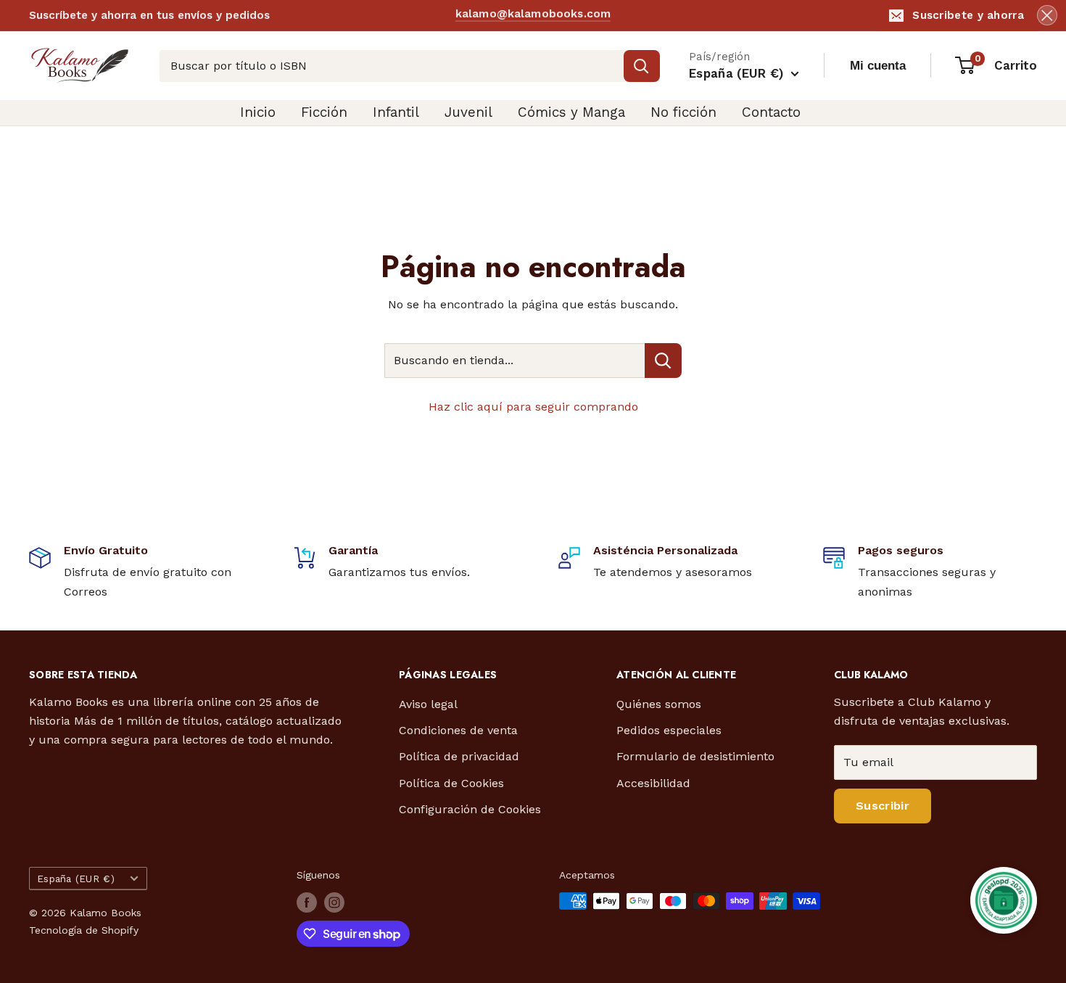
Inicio (258, 112)
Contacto (771, 112)
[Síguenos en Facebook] (307, 902)
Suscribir (882, 806)
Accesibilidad (653, 783)
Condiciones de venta (458, 730)
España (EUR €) (76, 878)
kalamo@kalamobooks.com (533, 14)
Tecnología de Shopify (84, 930)
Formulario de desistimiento (695, 756)
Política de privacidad (459, 756)
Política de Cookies (451, 783)
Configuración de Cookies (470, 809)
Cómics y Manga (571, 112)
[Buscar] (642, 66)
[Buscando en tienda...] (663, 360)
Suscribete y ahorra (968, 15)
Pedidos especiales (669, 730)
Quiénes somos (658, 704)
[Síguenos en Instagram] (334, 902)
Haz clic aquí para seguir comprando (533, 407)
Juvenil (468, 112)
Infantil (396, 112)
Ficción (324, 112)
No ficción (683, 112)
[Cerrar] (1047, 15)
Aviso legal (428, 704)
